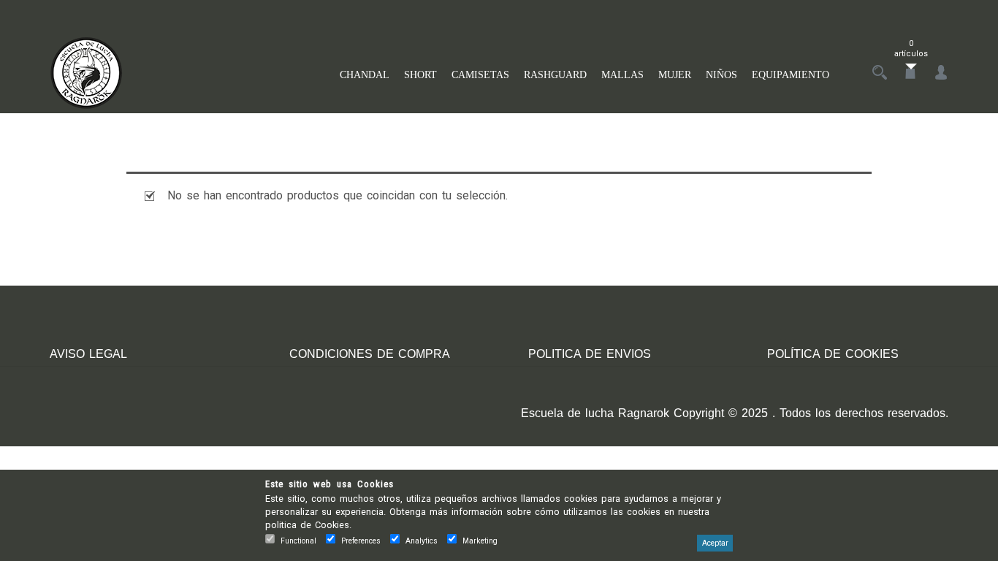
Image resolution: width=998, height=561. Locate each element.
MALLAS (622, 74)
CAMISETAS (480, 74)
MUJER (674, 74)
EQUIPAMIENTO (790, 74)
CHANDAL (364, 74)
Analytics (421, 541)
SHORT (420, 74)
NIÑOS (721, 74)
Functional (298, 541)
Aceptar (715, 543)
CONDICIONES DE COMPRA (369, 354)
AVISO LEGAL (88, 354)
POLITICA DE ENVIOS (589, 354)
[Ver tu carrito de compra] (910, 73)
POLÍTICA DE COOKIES (833, 354)
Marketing (480, 541)
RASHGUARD (555, 74)
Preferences (361, 541)
